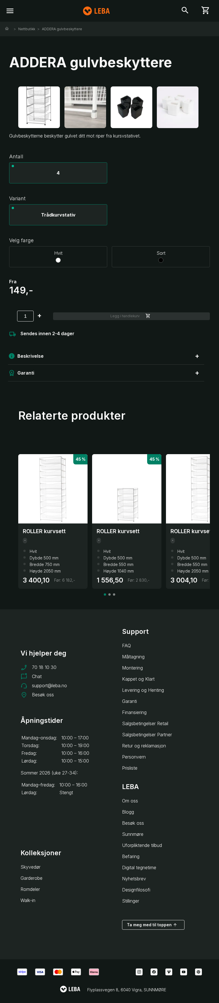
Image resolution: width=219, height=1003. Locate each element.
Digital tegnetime (139, 867)
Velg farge (21, 240)
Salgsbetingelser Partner (147, 734)
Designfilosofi (136, 890)
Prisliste (129, 768)
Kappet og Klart (138, 679)
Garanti (129, 701)
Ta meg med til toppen (149, 924)
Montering (132, 668)
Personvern (134, 757)
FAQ (126, 645)
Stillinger (130, 901)
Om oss (130, 801)
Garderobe (31, 878)
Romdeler (30, 889)
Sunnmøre (132, 834)
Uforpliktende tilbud (142, 845)
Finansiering (134, 712)
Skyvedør (30, 867)
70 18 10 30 (44, 667)
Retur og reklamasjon (144, 746)
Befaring (130, 856)
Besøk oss (43, 694)
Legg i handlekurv (125, 316)
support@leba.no (49, 685)
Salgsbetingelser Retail (145, 723)
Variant (17, 198)
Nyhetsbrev (134, 878)
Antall (16, 156)
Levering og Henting (143, 690)
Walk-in (28, 900)
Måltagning (133, 657)
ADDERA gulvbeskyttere (62, 29)
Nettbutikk (26, 29)
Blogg (128, 812)
